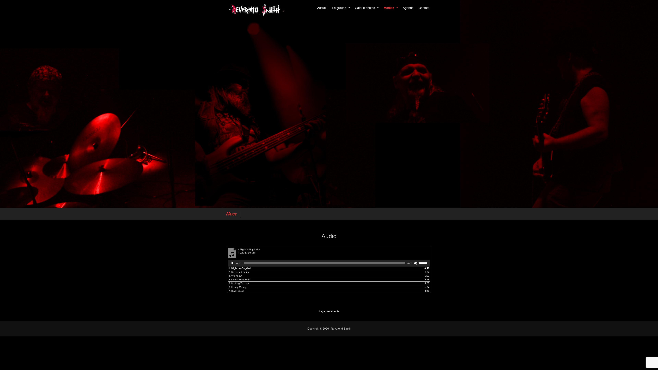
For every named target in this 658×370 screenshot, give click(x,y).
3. (235, 275)
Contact (424, 8)
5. (239, 283)
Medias (389, 8)
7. (236, 290)
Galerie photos (365, 8)
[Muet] (416, 263)
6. (237, 287)
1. (240, 268)
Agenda (408, 8)
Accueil (322, 8)
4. (239, 279)
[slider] (423, 263)
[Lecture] (232, 263)
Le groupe (339, 8)
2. (239, 272)
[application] (329, 263)
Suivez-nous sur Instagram (262, 214)
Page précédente (329, 311)
